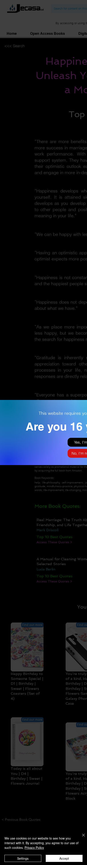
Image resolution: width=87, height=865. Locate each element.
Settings (23, 858)
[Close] (80, 837)
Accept (64, 858)
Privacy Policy (34, 847)
